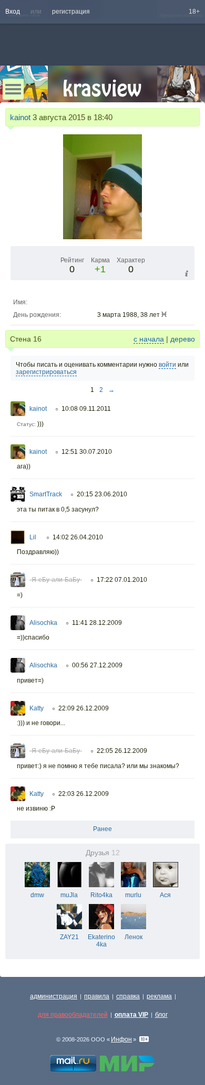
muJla (69, 895)
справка (128, 996)
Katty (36, 708)
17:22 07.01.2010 (122, 579)
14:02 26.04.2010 (78, 537)
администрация (53, 996)
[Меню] (13, 89)
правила (96, 996)
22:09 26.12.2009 (83, 708)
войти (167, 364)
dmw (37, 895)
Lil (33, 537)
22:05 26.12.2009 (122, 750)
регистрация (71, 11)
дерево (182, 339)
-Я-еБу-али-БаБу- (55, 579)
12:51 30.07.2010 (87, 451)
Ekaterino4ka (101, 940)
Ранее (102, 829)
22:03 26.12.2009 (83, 793)
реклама (159, 996)
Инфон (121, 1039)
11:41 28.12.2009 (97, 622)
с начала (149, 339)
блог (161, 1014)
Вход (12, 11)
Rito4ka (101, 895)
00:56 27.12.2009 (97, 665)
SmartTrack (45, 494)
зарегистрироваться (46, 372)
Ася (165, 895)
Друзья (103, 853)
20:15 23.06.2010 (102, 494)
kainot (20, 117)
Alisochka (43, 622)
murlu (133, 895)
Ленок (133, 937)
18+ (194, 11)
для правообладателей (73, 1014)
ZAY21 (69, 937)
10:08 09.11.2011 (86, 408)
